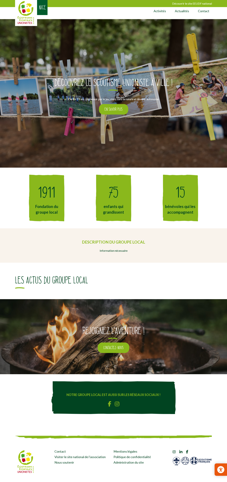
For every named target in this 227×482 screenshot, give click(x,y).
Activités (160, 11)
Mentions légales (125, 451)
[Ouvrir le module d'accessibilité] (221, 469)
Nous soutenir (64, 462)
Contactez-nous (113, 347)
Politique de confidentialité (132, 457)
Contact (203, 11)
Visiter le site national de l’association (80, 457)
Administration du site (129, 462)
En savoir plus (114, 109)
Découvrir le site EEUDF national (192, 3)
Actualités (182, 11)
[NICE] (26, 13)
